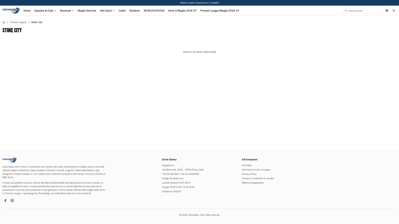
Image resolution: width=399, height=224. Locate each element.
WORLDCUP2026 (154, 10)
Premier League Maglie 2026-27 (219, 10)
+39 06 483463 (170, 174)
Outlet (122, 10)
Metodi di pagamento (253, 182)
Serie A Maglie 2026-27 (182, 10)
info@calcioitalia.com (173, 178)
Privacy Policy (249, 174)
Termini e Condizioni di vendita (258, 178)
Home (27, 10)
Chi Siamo (247, 165)
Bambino (135, 10)
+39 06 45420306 (189, 174)
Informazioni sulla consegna (256, 169)
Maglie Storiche (87, 10)
